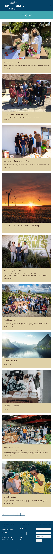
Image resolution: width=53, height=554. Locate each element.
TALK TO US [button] (22, 533)
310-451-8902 (5, 532)
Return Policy (21, 539)
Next (23, 514)
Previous (6, 514)
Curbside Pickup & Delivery (7, 539)
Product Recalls (22, 540)
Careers (20, 537)
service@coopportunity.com (7, 535)
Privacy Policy (35, 549)
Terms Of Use (30, 549)
